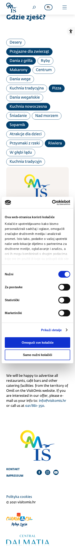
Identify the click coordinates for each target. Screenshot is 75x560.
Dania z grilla (21, 61)
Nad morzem (46, 116)
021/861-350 (34, 406)
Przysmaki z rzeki (25, 143)
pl (48, 7)
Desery (16, 42)
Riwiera (55, 143)
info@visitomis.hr (52, 401)
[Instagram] (47, 472)
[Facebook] (39, 472)
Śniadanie (18, 116)
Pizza (56, 88)
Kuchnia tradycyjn (26, 162)
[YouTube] (56, 472)
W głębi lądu (21, 152)
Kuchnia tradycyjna (27, 88)
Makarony (19, 70)
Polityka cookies (19, 497)
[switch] (64, 287)
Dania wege (20, 79)
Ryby (45, 61)
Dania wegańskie (25, 97)
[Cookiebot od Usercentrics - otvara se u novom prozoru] (53, 202)
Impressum (14, 475)
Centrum (44, 70)
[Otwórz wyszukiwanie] (34, 7)
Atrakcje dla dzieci (26, 134)
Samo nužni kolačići (37, 355)
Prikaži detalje (51, 330)
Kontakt (13, 469)
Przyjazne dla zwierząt (29, 52)
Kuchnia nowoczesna (28, 107)
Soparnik (17, 125)
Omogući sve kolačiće (38, 342)
